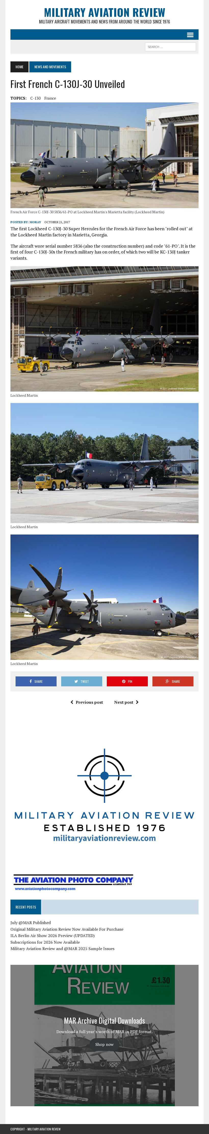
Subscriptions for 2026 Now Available (45, 942)
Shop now (104, 1044)
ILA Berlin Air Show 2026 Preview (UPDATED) (52, 935)
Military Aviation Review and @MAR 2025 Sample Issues (62, 948)
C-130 (35, 98)
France (50, 98)
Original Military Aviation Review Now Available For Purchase (66, 929)
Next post (123, 702)
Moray (35, 222)
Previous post (89, 702)
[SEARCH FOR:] (170, 46)
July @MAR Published (30, 922)
